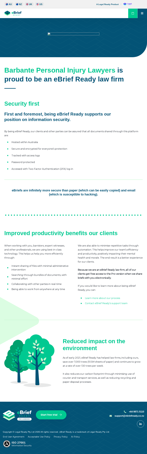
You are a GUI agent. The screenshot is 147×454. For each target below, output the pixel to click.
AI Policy (75, 436)
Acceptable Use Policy (39, 436)
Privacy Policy (61, 436)
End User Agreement (13, 436)
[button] (19, 4)
